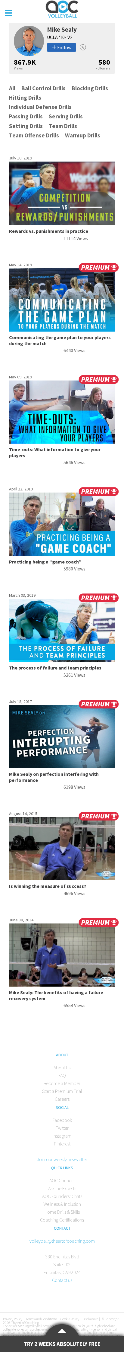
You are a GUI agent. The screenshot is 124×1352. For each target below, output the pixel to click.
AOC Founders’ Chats (62, 1196)
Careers (62, 1099)
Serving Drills (66, 116)
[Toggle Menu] (8, 13)
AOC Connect (62, 1180)
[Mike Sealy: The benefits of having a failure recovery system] (62, 985)
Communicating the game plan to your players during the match (60, 340)
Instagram (62, 1136)
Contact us (62, 1280)
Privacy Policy (12, 1319)
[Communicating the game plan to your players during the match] (62, 330)
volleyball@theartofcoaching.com (62, 1241)
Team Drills (63, 126)
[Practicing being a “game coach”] (62, 554)
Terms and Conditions (41, 1319)
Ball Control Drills (43, 88)
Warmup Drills (82, 135)
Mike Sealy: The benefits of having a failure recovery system (56, 995)
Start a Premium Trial (62, 1091)
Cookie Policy (69, 1319)
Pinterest (62, 1144)
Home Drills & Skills (62, 1212)
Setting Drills (26, 126)
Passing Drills (26, 116)
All (12, 88)
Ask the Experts (62, 1188)
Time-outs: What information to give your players (55, 452)
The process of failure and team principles (55, 668)
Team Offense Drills (34, 135)
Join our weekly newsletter (62, 1159)
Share (83, 47)
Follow (63, 47)
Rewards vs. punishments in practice (48, 231)
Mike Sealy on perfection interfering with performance (54, 777)
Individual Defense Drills (40, 107)
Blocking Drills (90, 88)
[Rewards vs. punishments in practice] (62, 223)
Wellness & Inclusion (62, 1204)
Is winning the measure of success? (47, 886)
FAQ (62, 1075)
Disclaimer (90, 1319)
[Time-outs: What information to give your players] (62, 442)
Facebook (62, 1120)
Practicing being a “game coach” (45, 562)
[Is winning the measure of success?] (62, 878)
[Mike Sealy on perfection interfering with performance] (62, 766)
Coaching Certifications (62, 1220)
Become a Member (62, 1083)
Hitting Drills (25, 97)
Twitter (62, 1128)
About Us (62, 1068)
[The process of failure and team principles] (62, 660)
